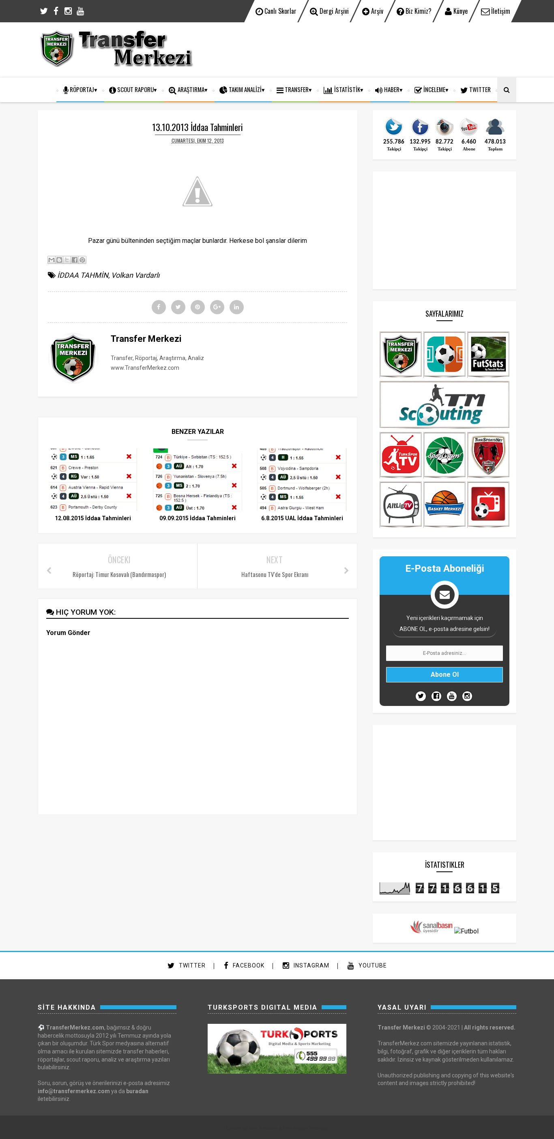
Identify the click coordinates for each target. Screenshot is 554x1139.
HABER (391, 89)
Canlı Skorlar (279, 11)
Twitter (191, 965)
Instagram (310, 965)
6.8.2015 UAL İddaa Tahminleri (302, 518)
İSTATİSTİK (346, 89)
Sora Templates (263, 1128)
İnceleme (433, 89)
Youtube (372, 965)
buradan (137, 1091)
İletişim (500, 11)
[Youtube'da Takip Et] (451, 696)
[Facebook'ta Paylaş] (75, 260)
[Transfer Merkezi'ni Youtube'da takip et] (469, 135)
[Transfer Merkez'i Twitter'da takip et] (394, 135)
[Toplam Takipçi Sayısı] (495, 135)
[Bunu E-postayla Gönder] (51, 260)
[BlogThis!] (59, 260)
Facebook (247, 965)
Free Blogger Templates (305, 1128)
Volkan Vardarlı (135, 275)
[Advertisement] (368, 48)
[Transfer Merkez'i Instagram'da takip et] (444, 135)
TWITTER (479, 89)
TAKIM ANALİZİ (245, 89)
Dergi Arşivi (333, 11)
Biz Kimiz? (418, 11)
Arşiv (376, 11)
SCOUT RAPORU (135, 89)
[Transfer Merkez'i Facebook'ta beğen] (420, 135)
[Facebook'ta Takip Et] (436, 696)
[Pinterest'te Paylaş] (82, 260)
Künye (460, 11)
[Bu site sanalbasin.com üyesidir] (431, 931)
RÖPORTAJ (81, 89)
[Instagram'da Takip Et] (467, 696)
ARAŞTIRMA (190, 89)
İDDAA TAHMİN (82, 275)
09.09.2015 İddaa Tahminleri (197, 518)
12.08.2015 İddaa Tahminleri (93, 518)
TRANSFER (296, 89)
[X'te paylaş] (67, 260)
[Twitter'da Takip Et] (421, 696)
